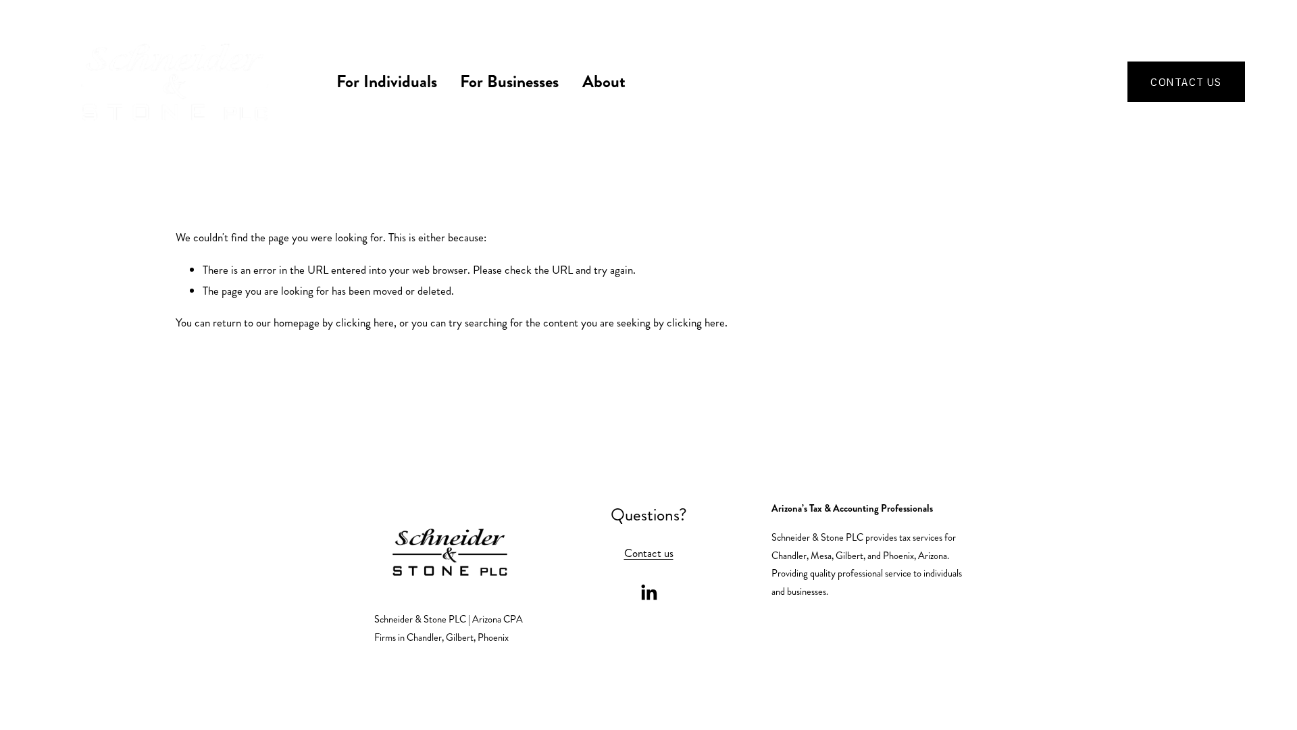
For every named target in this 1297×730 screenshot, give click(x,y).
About (604, 81)
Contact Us (1186, 82)
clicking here (365, 322)
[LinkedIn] (648, 592)
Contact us (648, 553)
